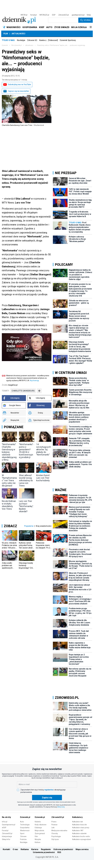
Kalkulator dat (77, 822)
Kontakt (6, 849)
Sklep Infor (6, 839)
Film (5, 33)
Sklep (89, 15)
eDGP (4, 828)
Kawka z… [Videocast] (48, 40)
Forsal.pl (5, 830)
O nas (15, 849)
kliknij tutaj (61, 807)
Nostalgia (21, 40)
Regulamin (46, 849)
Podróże (23, 839)
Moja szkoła (39, 830)
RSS (59, 852)
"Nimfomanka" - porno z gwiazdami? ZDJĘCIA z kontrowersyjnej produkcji (26, 451)
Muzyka (38, 839)
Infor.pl (4, 822)
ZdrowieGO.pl (63, 15)
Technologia (24, 825)
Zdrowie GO (32, 40)
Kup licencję (34, 380)
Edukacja (38, 828)
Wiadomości (24, 830)
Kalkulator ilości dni (79, 825)
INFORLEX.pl (44, 15)
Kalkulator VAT (77, 830)
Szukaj (87, 20)
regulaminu (48, 790)
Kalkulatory (77, 817)
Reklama (25, 849)
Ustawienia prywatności (44, 852)
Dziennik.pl (25, 817)
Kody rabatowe (40, 825)
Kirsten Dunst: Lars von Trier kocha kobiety (43, 478)
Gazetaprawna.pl (8, 825)
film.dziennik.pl (17, 45)
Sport (22, 833)
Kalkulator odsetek (79, 833)
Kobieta (38, 822)
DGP (53, 15)
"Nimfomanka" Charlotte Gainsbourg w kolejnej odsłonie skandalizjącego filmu (9, 452)
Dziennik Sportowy (68, 40)
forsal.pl (33, 15)
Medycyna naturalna (59, 830)
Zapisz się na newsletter (18, 91)
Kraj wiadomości (43, 526)
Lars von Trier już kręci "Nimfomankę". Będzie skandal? (26, 506)
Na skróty (6, 817)
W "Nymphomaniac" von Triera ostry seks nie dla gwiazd (9, 480)
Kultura (37, 842)
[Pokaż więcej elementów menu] (90, 27)
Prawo (53, 822)
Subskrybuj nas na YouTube (19, 84)
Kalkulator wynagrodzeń (81, 839)
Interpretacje (7, 836)
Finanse (54, 825)
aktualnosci (29, 45)
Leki (52, 828)
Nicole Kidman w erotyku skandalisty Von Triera (9, 505)
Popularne (28, 526)
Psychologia (56, 836)
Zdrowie (23, 836)
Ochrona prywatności (63, 849)
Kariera (34, 849)
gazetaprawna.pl (78, 15)
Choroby (54, 833)
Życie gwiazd (40, 833)
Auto (22, 822)
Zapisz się (47, 797)
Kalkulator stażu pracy (80, 828)
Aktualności (18, 33)
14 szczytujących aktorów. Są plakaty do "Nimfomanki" (43, 449)
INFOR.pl (24, 15)
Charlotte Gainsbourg (23, 391)
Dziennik (5, 45)
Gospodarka (24, 828)
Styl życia (55, 839)
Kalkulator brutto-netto (81, 836)
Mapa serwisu (82, 849)
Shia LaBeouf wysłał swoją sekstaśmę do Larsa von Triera (26, 480)
